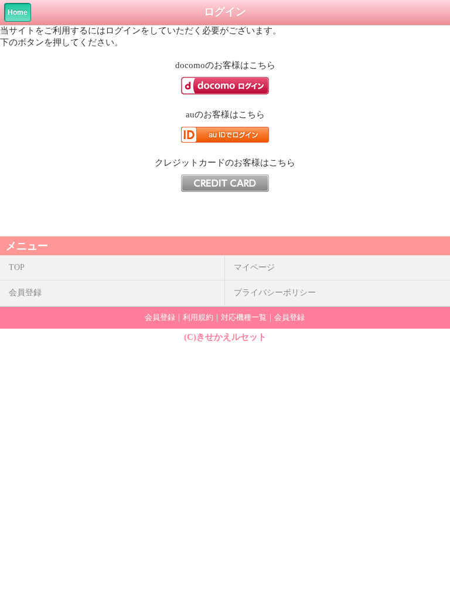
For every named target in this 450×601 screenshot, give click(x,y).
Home (18, 12)
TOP (17, 267)
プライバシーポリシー (275, 292)
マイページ (254, 267)
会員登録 (25, 292)
